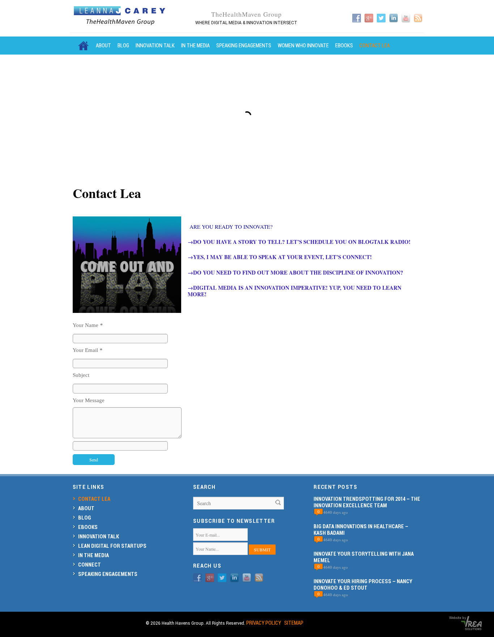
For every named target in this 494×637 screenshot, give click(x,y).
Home (83, 45)
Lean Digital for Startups (112, 545)
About (103, 45)
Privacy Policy (263, 622)
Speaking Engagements (243, 45)
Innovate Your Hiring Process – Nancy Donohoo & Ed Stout (363, 584)
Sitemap (293, 622)
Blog (123, 45)
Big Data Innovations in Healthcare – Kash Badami (361, 529)
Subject (81, 375)
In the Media (195, 45)
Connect (89, 564)
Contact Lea (374, 45)
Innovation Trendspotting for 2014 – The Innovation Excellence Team (367, 502)
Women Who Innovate (303, 45)
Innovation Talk (155, 45)
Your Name (88, 325)
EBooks (344, 45)
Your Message (89, 400)
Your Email (87, 350)
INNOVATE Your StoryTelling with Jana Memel (364, 557)
